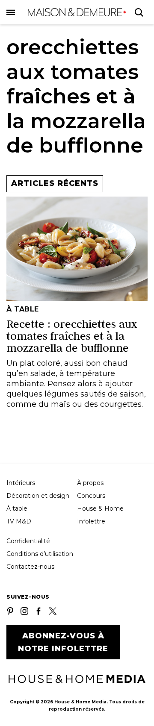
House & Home (100, 508)
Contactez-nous (30, 566)
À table (16, 508)
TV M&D (18, 521)
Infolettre (91, 521)
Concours (91, 496)
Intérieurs (20, 483)
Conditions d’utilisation (39, 554)
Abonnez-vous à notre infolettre (63, 642)
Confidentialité (28, 541)
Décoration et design (37, 496)
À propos (90, 483)
